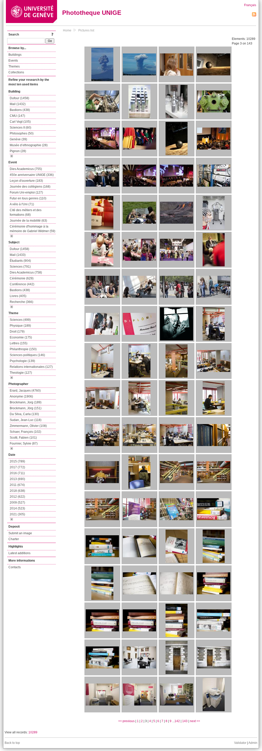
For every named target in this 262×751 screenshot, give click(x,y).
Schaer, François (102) (25, 432)
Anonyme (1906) (21, 396)
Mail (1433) (18, 255)
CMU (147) (17, 116)
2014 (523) (17, 508)
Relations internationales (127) (31, 367)
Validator (240, 743)
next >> (195, 721)
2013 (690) (17, 479)
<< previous (126, 721)
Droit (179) (17, 331)
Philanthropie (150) (23, 349)
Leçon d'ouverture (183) (26, 181)
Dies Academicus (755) (26, 169)
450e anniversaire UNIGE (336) (32, 175)
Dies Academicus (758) (26, 272)
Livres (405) (18, 296)
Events (13, 60)
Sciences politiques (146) (27, 355)
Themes (14, 66)
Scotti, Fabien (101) (23, 437)
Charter (13, 539)
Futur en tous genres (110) (28, 198)
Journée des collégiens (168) (30, 186)
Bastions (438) (20, 110)
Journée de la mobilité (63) (28, 220)
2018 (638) (17, 491)
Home (67, 30)
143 (185, 721)
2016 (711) (17, 473)
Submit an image (20, 533)
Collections (16, 72)
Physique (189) (20, 325)
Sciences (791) (20, 266)
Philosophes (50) (22, 133)
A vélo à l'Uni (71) (22, 204)
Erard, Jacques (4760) (25, 390)
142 (177, 721)
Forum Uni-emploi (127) (26, 192)
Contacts (14, 567)
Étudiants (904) (20, 261)
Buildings (14, 54)
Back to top (12, 743)
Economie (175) (21, 337)
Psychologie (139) (22, 361)
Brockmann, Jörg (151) (25, 408)
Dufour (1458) (19, 98)
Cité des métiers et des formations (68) (25, 212)
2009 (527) (17, 502)
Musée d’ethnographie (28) (29, 145)
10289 (32, 732)
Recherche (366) (21, 302)
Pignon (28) (18, 151)
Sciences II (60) (20, 127)
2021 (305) (17, 514)
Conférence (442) (22, 284)
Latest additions (19, 553)
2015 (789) (17, 461)
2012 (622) (17, 496)
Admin (252, 743)
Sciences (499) (20, 320)
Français (250, 5)
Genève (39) (18, 139)
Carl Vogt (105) (20, 121)
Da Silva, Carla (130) (24, 414)
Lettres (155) (18, 343)
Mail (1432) (18, 104)
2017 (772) (17, 467)
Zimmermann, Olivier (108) (28, 426)
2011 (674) (17, 485)
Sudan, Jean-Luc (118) (25, 420)
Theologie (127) (21, 372)
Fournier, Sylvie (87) (24, 443)
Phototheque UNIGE (91, 12)
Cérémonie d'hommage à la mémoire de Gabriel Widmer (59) (32, 229)
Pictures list (86, 30)
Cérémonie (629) (22, 278)
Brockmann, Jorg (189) (25, 402)
